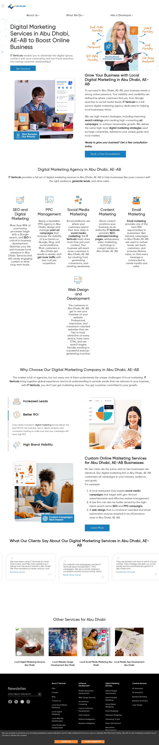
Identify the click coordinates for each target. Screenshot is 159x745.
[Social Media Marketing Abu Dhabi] (96, 641)
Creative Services (139, 683)
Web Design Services (87, 697)
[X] (16, 702)
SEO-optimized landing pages (106, 236)
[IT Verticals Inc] (17, 6)
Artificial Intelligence (87, 719)
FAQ (53, 688)
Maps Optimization (113, 723)
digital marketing (43, 425)
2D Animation (137, 688)
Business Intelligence (87, 723)
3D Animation (137, 692)
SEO (26, 237)
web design (99, 510)
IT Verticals (16, 55)
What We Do (75, 15)
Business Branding (139, 697)
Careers (55, 692)
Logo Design (137, 705)
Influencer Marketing (113, 715)
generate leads (81, 181)
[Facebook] (10, 702)
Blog (53, 697)
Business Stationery (140, 701)
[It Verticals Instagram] (27, 702)
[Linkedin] (22, 702)
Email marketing (136, 221)
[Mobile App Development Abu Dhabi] (129, 641)
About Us (33, 15)
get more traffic (46, 257)
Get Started (23, 69)
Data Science (84, 715)
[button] (39, 694)
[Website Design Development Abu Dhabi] (63, 641)
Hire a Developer (122, 15)
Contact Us (56, 701)
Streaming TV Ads (112, 719)
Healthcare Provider (38, 572)
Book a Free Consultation (105, 154)
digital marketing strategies (125, 128)
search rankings (94, 120)
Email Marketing (111, 711)
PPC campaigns (133, 506)
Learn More (97, 528)
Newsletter (17, 689)
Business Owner (89, 572)
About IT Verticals (59, 683)
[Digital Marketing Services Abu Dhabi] (29, 641)
